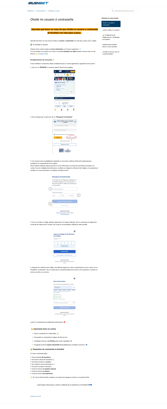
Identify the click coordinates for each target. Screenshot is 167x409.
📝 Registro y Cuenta (53, 11)
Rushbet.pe (30, 11)
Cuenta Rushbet (40, 11)
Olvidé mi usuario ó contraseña (108, 24)
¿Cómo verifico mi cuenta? (110, 30)
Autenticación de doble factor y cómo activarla (109, 46)
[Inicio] (38, 4)
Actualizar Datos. (42, 54)
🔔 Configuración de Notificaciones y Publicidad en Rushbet (110, 37)
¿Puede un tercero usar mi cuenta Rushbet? (110, 53)
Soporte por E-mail (35, 396)
